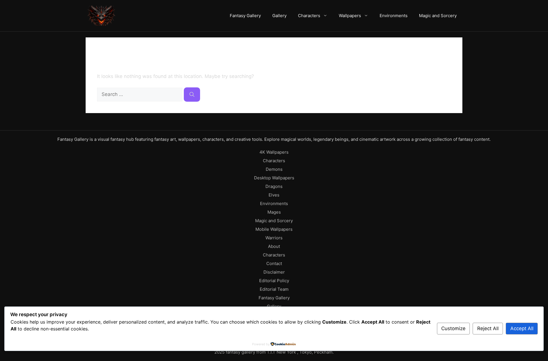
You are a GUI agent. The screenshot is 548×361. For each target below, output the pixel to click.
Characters (309, 15)
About (274, 246)
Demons (274, 169)
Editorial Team (274, 289)
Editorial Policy (274, 280)
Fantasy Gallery (245, 15)
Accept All (521, 328)
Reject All (488, 328)
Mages (274, 212)
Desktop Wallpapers (274, 178)
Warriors (274, 237)
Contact (274, 263)
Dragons (274, 186)
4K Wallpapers (274, 152)
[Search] (192, 94)
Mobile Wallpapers (274, 229)
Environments (394, 15)
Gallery (279, 15)
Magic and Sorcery (438, 15)
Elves (274, 195)
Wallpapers (350, 15)
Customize (453, 328)
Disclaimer (274, 272)
